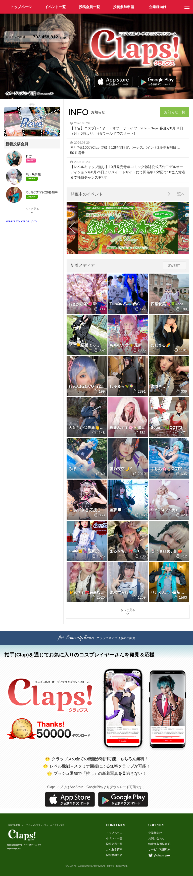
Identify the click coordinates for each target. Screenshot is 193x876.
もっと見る (127, 610)
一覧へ (179, 194)
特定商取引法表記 (159, 843)
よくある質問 (114, 849)
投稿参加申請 (123, 7)
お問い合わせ (156, 838)
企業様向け (158, 7)
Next (183, 227)
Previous (72, 227)
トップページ (114, 832)
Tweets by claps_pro (20, 221)
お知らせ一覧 (174, 112)
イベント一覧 (55, 7)
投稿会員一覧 (89, 7)
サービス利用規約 (159, 849)
